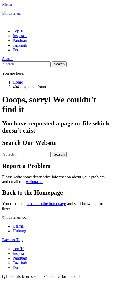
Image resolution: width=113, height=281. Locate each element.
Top (18, 31)
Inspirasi (20, 36)
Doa (16, 50)
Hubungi (20, 231)
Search (7, 59)
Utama (18, 226)
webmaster (34, 181)
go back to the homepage (45, 203)
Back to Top (12, 240)
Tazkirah (20, 45)
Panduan (20, 40)
